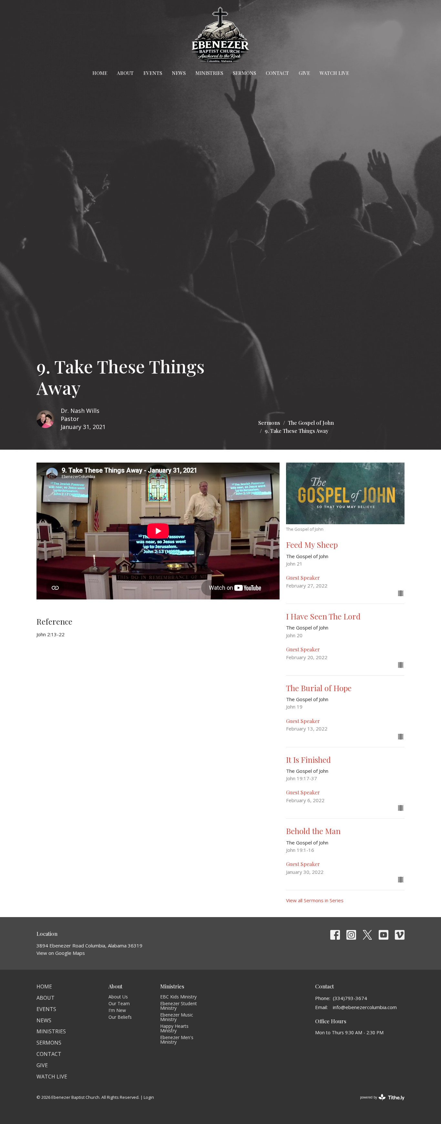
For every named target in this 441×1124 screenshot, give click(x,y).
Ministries (209, 73)
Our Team (119, 1003)
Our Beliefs (120, 1017)
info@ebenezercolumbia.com (365, 1007)
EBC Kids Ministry (178, 997)
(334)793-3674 (350, 998)
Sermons (244, 73)
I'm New (117, 1010)
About (125, 73)
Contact (277, 73)
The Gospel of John (311, 422)
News (179, 73)
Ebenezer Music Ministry (176, 1017)
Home (99, 73)
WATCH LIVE (334, 73)
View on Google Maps (60, 953)
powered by (379, 1102)
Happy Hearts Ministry (174, 1028)
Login (149, 1097)
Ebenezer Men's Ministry (176, 1039)
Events (152, 73)
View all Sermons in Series (315, 900)
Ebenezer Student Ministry (178, 1005)
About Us (118, 997)
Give (304, 73)
